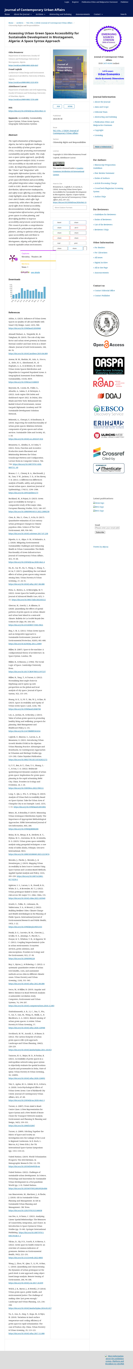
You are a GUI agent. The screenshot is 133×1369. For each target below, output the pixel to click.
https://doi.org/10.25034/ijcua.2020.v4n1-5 (27, 1100)
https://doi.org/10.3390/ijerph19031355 (25, 926)
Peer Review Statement (104, 173)
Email (97, 525)
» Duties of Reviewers (102, 219)
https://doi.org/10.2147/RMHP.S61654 (24, 731)
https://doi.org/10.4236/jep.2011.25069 (25, 643)
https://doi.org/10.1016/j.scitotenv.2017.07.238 (28, 533)
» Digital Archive (100, 262)
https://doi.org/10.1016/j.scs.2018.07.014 (26, 439)
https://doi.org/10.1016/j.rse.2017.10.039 (26, 1283)
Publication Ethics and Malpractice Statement (100, 2)
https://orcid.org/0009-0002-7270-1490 (23, 99)
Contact (97, 14)
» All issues (98, 257)
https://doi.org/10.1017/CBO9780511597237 (27, 671)
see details (35, 272)
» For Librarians (100, 252)
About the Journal (22, 14)
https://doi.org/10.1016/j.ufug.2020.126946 (27, 1027)
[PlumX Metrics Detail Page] (12, 258)
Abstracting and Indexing (60, 14)
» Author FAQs (99, 196)
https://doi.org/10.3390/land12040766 (25, 709)
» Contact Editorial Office (104, 290)
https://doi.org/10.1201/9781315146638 (25, 1210)
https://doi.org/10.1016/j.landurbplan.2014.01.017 (30, 1308)
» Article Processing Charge (105, 183)
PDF (58, 106)
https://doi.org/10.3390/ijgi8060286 (23, 829)
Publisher (124, 2)
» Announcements (101, 272)
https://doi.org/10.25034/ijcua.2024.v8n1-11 (27, 111)
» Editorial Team (100, 112)
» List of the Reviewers (102, 224)
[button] (61, 222)
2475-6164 (107, 63)
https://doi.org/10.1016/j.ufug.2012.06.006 (27, 983)
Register (75, 2)
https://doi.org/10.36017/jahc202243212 (29, 599)
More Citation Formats (63, 207)
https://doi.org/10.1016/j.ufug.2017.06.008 (27, 584)
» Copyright (98, 130)
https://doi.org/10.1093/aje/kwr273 (23, 492)
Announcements (83, 14)
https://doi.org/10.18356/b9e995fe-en (24, 1166)
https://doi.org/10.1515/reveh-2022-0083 (26, 1257)
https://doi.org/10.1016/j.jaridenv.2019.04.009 (28, 353)
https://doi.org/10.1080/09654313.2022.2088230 (29, 511)
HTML (70, 106)
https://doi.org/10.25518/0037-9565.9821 (26, 625)
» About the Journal (101, 102)
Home (7, 14)
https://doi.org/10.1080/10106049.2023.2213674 (29, 854)
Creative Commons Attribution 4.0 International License (68, 171)
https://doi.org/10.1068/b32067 (22, 1125)
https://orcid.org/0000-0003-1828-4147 (23, 65)
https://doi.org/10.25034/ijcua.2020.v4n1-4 (27, 562)
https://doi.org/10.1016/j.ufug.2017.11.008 (27, 1333)
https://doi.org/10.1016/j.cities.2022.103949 (27, 898)
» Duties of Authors (101, 178)
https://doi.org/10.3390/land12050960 (25, 328)
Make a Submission (103, 147)
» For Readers (99, 247)
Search (123, 14)
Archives (40, 14)
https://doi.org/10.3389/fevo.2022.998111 (26, 788)
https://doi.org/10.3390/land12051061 (30, 807)
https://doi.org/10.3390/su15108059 (24, 382)
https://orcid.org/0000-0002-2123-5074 (23, 82)
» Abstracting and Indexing (105, 117)
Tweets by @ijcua (100, 547)
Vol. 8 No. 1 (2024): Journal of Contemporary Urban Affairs (49, 23)
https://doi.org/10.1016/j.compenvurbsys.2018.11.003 (31, 1005)
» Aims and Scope (100, 107)
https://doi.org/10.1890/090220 (22, 958)
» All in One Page (100, 267)
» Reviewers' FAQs (101, 229)
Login (67, 2)
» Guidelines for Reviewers (104, 214)
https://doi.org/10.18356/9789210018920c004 (28, 1188)
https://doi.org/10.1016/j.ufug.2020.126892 (27, 1078)
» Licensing (98, 135)
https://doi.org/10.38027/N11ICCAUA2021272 (28, 759)
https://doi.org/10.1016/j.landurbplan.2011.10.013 (30, 1049)
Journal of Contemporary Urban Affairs (35, 10)
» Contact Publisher (101, 295)
